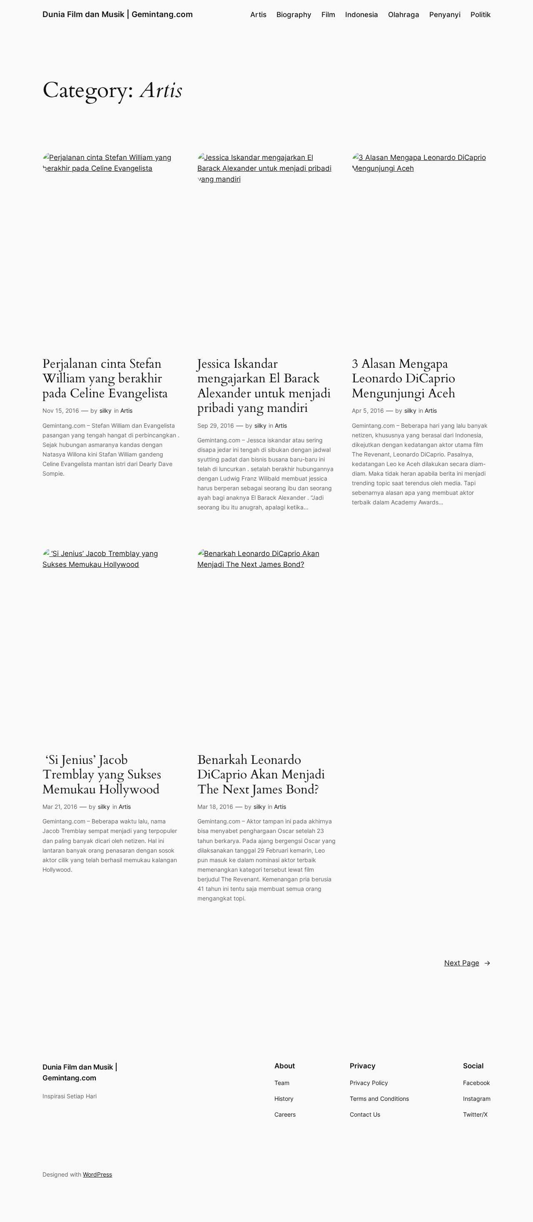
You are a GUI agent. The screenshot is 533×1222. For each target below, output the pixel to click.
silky (106, 410)
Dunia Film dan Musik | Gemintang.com (117, 14)
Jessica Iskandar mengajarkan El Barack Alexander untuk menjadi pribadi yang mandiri (264, 386)
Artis (126, 410)
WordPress (97, 1174)
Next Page (467, 963)
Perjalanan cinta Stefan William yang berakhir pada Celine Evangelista (105, 379)
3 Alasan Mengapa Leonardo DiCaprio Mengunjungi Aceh (403, 379)
